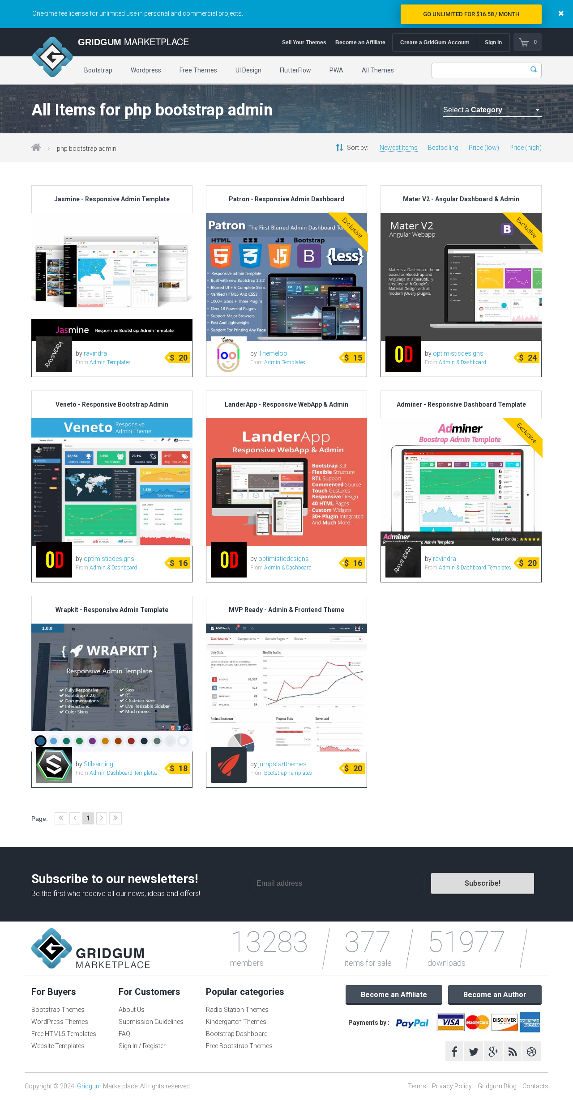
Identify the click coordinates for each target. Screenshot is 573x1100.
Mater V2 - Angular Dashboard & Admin (461, 199)
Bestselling (443, 147)
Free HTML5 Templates (63, 1033)
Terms (417, 1086)
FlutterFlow (295, 70)
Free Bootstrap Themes (239, 1045)
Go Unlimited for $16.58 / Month (471, 14)
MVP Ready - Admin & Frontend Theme (286, 609)
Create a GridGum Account (434, 42)
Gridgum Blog (497, 1086)
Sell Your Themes (304, 42)
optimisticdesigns (458, 353)
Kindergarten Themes (236, 1021)
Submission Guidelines (151, 1021)
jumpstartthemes (282, 764)
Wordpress (146, 70)
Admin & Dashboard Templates (475, 568)
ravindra (95, 353)
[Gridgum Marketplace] (52, 58)
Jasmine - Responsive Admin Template (112, 199)
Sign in (493, 42)
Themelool (273, 353)
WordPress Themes (59, 1021)
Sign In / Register (142, 1045)
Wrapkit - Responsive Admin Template (112, 609)
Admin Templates (110, 362)
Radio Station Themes (237, 1009)
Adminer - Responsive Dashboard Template (461, 404)
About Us (132, 1009)
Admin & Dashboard (462, 362)
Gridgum (89, 1086)
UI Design (248, 70)
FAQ (124, 1033)
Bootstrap (98, 70)
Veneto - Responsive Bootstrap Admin (112, 404)
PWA (336, 70)
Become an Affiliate (360, 42)
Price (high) (525, 147)
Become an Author (494, 994)
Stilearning (98, 764)
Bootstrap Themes (58, 1009)
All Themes (378, 70)
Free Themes (198, 70)
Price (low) (484, 147)
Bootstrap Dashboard (237, 1033)
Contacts (535, 1086)
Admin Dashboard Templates (124, 773)
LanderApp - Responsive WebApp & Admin (286, 404)
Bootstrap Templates (288, 773)
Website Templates (58, 1045)
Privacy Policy (452, 1086)
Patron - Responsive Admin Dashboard (286, 199)
